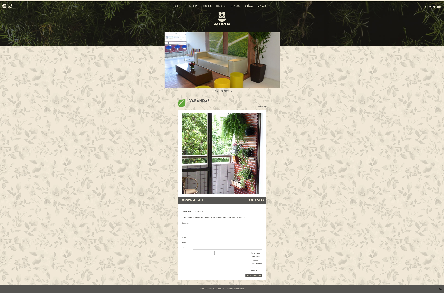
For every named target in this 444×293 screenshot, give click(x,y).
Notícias (249, 6)
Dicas (215, 91)
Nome (184, 237)
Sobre (177, 6)
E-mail (184, 243)
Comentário (186, 223)
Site (183, 248)
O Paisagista (191, 6)
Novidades (226, 91)
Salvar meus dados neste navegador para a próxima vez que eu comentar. (256, 261)
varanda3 (199, 101)
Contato (262, 6)
